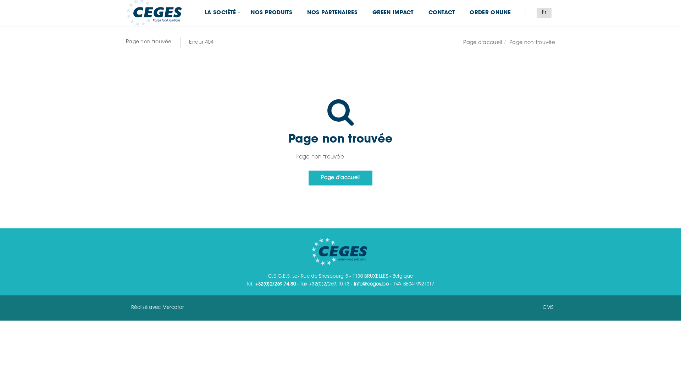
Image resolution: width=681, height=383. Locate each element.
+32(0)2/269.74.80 (275, 284)
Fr (544, 12)
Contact (441, 13)
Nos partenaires (332, 13)
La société (220, 13)
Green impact (393, 13)
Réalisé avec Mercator (157, 307)
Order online (490, 13)
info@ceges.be (371, 284)
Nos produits (271, 13)
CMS (548, 307)
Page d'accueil (482, 42)
